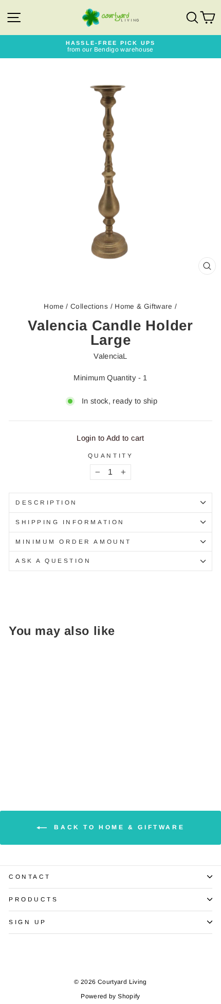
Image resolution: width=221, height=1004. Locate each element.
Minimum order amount (73, 541)
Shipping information (70, 521)
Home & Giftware (144, 306)
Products (33, 899)
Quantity (110, 456)
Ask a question (53, 560)
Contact (30, 876)
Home (53, 306)
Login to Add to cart (110, 438)
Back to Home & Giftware (118, 827)
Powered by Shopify (110, 996)
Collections (89, 306)
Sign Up (28, 921)
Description (46, 502)
